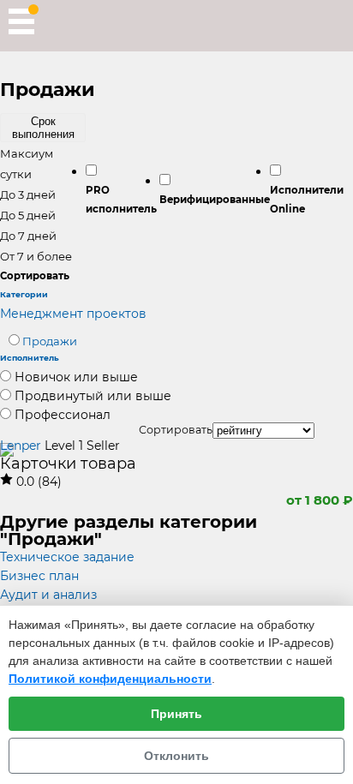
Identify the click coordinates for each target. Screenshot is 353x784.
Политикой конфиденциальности (110, 678)
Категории (24, 294)
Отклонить (176, 756)
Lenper (20, 445)
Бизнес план (39, 576)
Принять (176, 714)
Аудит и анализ (48, 594)
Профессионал (63, 414)
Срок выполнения (43, 128)
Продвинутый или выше (93, 396)
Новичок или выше (76, 377)
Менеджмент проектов (73, 313)
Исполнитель (29, 357)
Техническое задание (67, 557)
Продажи (49, 341)
